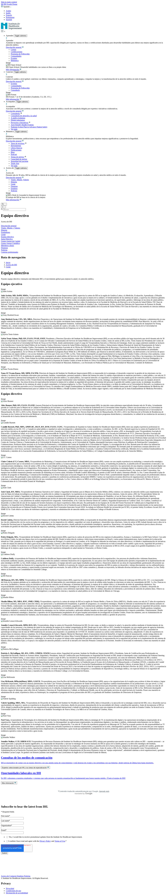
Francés (9, 15)
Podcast (14, 154)
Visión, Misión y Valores (10, 228)
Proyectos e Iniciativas (19, 123)
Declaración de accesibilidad (17, 893)
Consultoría (15, 90)
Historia (14, 182)
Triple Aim (15, 163)
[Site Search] (4, 204)
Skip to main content (9, 2)
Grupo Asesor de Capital (10, 241)
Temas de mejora (17, 157)
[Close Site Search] (3, 207)
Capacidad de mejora (19, 159)
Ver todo (14, 129)
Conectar (9, 72)
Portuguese (10, 17)
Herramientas (16, 146)
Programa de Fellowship (20, 54)
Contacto (13, 876)
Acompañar (10, 102)
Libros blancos (16, 148)
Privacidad (10, 888)
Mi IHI (4, 4)
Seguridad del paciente (19, 161)
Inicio (8, 262)
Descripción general (14, 47)
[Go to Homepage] (11, 29)
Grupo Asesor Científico (10, 243)
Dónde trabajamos (18, 120)
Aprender (10, 36)
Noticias (14, 191)
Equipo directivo (7, 237)
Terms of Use (60, 841)
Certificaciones (16, 52)
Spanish (9, 20)
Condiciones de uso (13, 891)
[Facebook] (83, 863)
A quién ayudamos (18, 118)
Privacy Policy (45, 841)
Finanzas (14, 186)
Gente (13, 184)
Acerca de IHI (11, 265)
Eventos (14, 58)
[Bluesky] (83, 866)
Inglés (8, 13)
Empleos (14, 188)
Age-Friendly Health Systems (22, 125)
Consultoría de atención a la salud (24, 116)
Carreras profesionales (9, 252)
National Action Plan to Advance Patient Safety (29, 127)
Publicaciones (16, 150)
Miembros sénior (7, 246)
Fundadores (5, 232)
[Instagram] (83, 871)
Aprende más (104, 791)
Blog (13, 152)
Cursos (13, 49)
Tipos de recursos (18, 143)
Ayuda (9, 4)
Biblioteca (15, 60)
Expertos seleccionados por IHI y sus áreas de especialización (24, 768)
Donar (14, 4)
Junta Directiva (7, 239)
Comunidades (16, 56)
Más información (12, 70)
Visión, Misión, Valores (20, 180)
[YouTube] (83, 868)
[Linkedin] (83, 873)
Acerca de (10, 168)
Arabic (8, 11)
